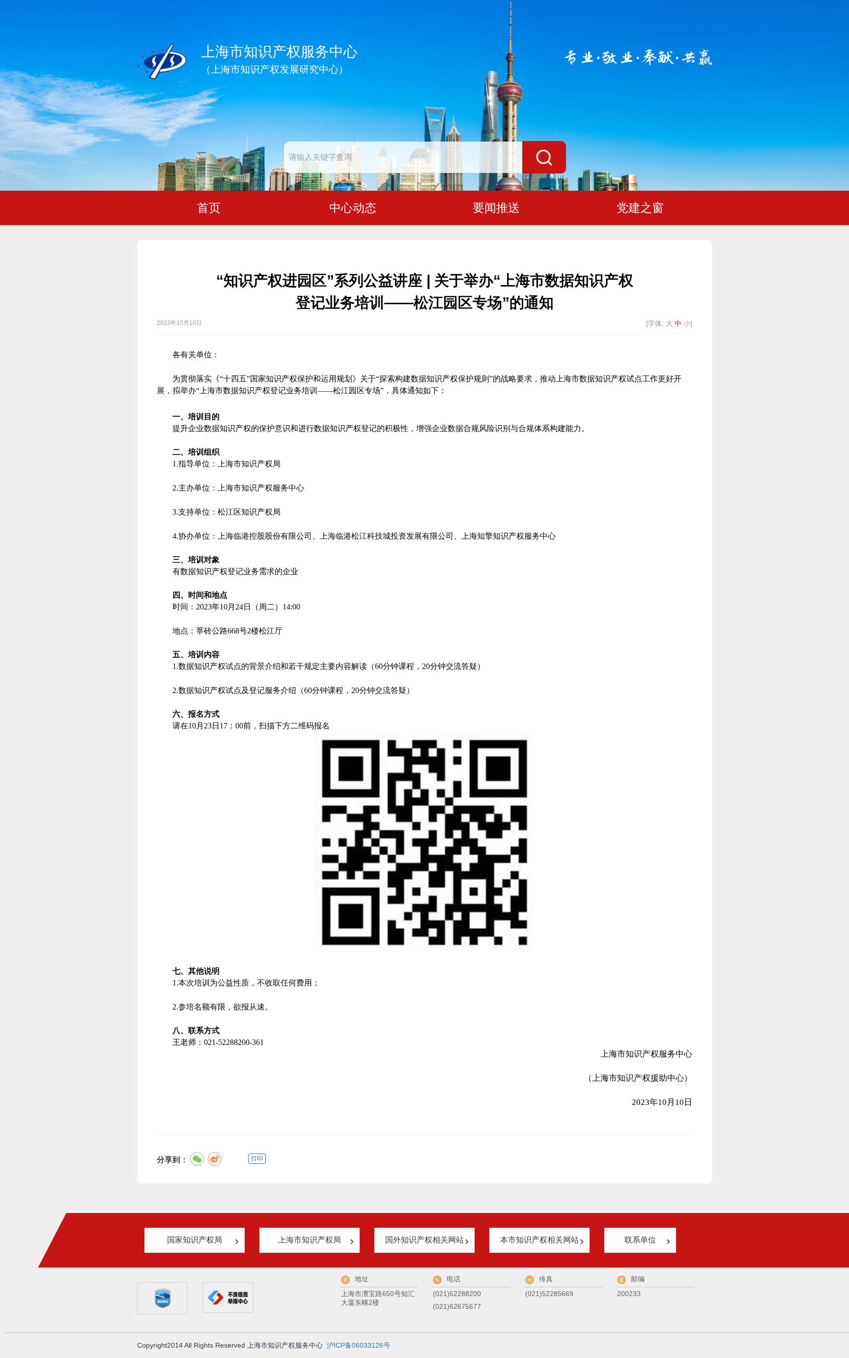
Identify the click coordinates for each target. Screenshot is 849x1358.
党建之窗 (640, 207)
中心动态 (352, 207)
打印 (257, 1158)
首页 (209, 207)
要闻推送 (496, 207)
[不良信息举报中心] (227, 1297)
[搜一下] (544, 157)
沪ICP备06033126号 (358, 1345)
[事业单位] (162, 1298)
